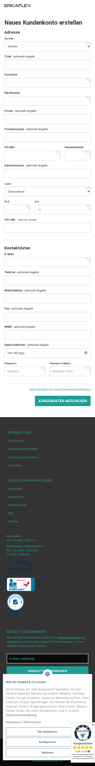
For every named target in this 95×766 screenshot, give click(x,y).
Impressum (15, 488)
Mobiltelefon (25, 290)
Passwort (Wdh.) (60, 363)
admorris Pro (54, 760)
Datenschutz (16, 497)
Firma (20, 110)
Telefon (21, 272)
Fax (18, 308)
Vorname (10, 74)
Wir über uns (16, 440)
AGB (10, 513)
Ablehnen (47, 752)
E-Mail (9, 254)
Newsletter (14, 465)
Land (7, 183)
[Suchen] (81, 6)
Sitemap (13, 521)
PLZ (7, 201)
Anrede (8, 38)
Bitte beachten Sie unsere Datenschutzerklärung (60, 389)
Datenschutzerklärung (71, 637)
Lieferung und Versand (22, 457)
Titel (19, 56)
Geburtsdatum (26, 344)
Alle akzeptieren (47, 731)
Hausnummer (74, 147)
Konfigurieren (47, 742)
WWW (19, 326)
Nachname (12, 92)
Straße (9, 147)
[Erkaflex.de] (17, 5)
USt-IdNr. (20, 219)
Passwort (10, 363)
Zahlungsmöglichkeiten (23, 449)
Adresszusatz (26, 165)
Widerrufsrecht (17, 505)
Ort (37, 201)
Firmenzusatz (26, 129)
